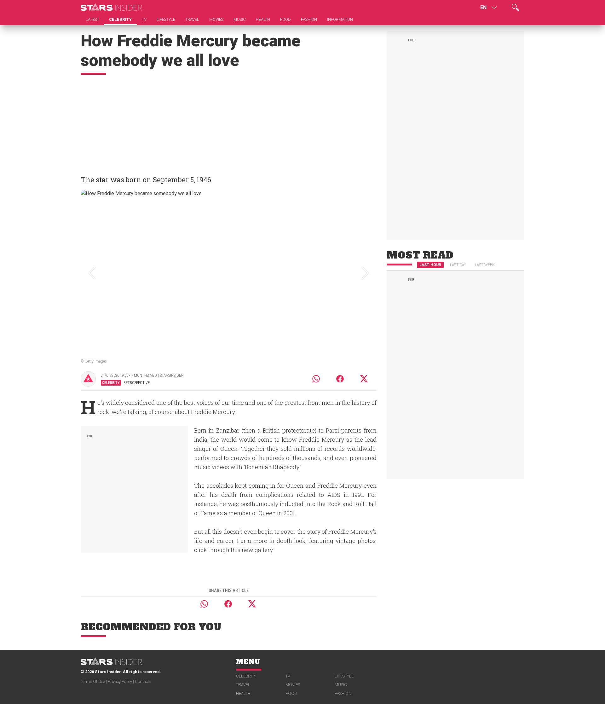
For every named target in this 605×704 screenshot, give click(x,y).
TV (287, 676)
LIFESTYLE (344, 676)
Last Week (485, 265)
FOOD (291, 693)
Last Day (458, 265)
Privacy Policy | (121, 681)
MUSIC (341, 684)
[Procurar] (515, 7)
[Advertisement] (229, 122)
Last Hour (430, 265)
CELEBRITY (246, 676)
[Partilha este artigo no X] (364, 379)
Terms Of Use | (94, 681)
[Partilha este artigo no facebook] (340, 379)
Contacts (143, 681)
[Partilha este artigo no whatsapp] (316, 379)
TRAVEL (243, 684)
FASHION (343, 693)
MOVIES (292, 684)
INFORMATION (340, 19)
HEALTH (243, 693)
